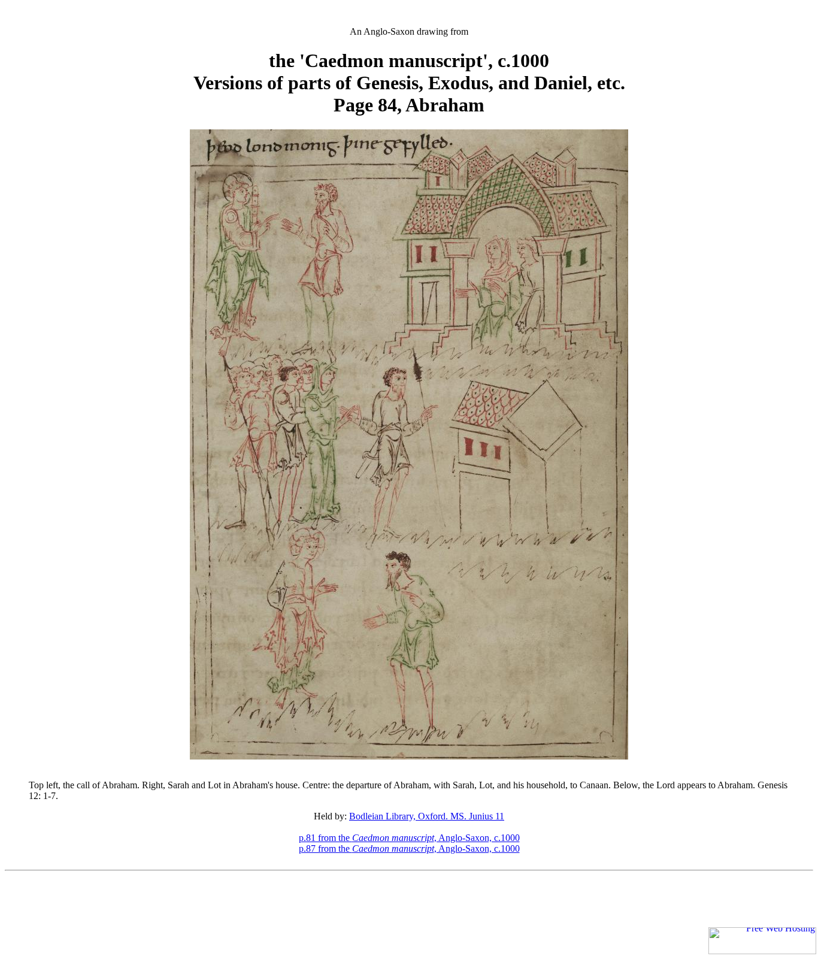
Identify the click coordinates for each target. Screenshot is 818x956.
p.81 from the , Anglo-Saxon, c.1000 (409, 838)
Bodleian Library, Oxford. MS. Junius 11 (426, 816)
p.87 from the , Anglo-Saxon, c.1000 (409, 848)
